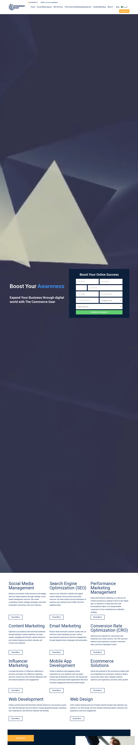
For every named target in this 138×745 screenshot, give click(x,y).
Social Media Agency (44, 7)
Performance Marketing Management (78, 7)
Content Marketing (99, 7)
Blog (117, 7)
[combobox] (81, 287)
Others (109, 7)
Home (33, 7)
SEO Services (58, 7)
